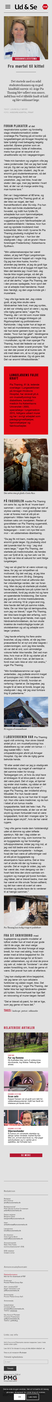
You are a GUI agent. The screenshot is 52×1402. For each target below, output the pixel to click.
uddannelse (33, 1010)
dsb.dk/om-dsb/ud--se (36, 1348)
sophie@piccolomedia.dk (13, 1239)
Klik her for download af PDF (15, 1276)
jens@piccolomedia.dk (12, 1203)
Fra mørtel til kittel (26, 66)
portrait (24, 1010)
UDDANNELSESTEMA (26, 58)
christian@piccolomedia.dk (14, 1309)
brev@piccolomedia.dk (12, 1231)
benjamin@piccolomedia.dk (14, 1219)
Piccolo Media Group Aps (13, 1282)
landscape (16, 1010)
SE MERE (26, 1155)
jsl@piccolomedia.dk (11, 1291)
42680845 (14, 1321)
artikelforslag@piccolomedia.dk (15, 1225)
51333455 (13, 1311)
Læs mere (33, 1397)
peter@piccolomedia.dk (13, 1211)
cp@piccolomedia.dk (11, 1319)
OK (19, 1397)
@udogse (22, 1353)
